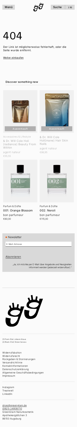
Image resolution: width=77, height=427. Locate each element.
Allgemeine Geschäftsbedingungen (23, 372)
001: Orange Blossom (18, 207)
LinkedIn (7, 393)
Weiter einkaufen (13, 57)
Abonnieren (13, 256)
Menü (8, 7)
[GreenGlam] (37, 7)
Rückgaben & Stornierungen (18, 359)
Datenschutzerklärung (15, 369)
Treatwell (7, 390)
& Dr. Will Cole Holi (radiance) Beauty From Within (19, 143)
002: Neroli (46, 207)
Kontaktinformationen (15, 365)
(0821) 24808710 (12, 408)
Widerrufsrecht (11, 355)
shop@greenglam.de (14, 405)
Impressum (8, 375)
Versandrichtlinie (12, 362)
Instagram (8, 387)
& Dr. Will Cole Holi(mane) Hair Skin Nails (53, 139)
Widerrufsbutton (12, 352)
